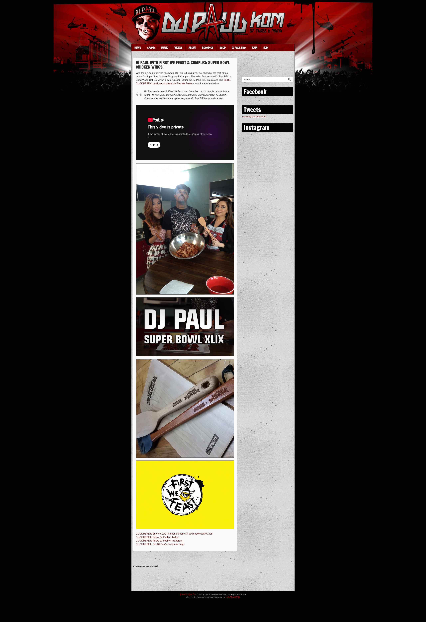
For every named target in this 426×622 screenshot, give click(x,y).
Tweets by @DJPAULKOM (254, 117)
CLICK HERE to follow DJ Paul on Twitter (157, 537)
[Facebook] (266, 67)
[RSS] (246, 67)
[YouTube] (276, 67)
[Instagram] (286, 67)
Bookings (207, 47)
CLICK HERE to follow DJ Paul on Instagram (159, 540)
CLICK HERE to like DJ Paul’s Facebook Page (160, 544)
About (192, 47)
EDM (265, 47)
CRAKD (151, 47)
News (137, 47)
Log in (289, 3)
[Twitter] (256, 67)
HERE (227, 79)
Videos (178, 47)
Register (279, 3)
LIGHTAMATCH (233, 597)
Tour (254, 47)
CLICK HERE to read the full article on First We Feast (164, 83)
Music (164, 47)
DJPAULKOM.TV (187, 594)
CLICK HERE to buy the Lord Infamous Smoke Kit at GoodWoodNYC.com (174, 533)
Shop (222, 47)
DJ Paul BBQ (238, 47)
